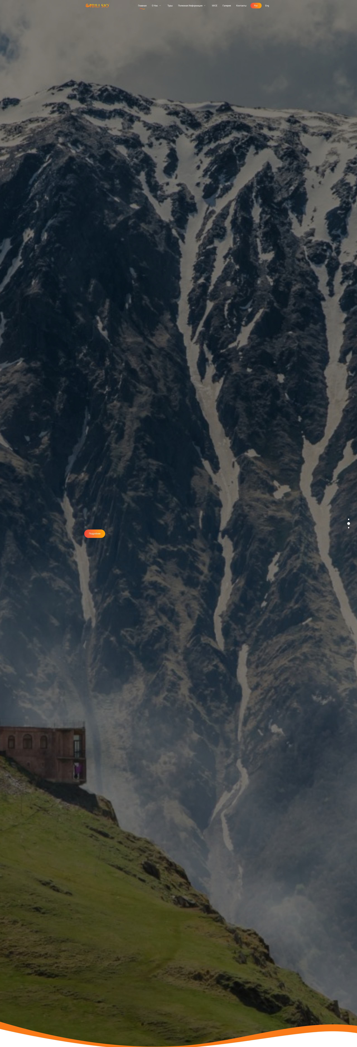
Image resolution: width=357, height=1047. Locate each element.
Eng (267, 5)
